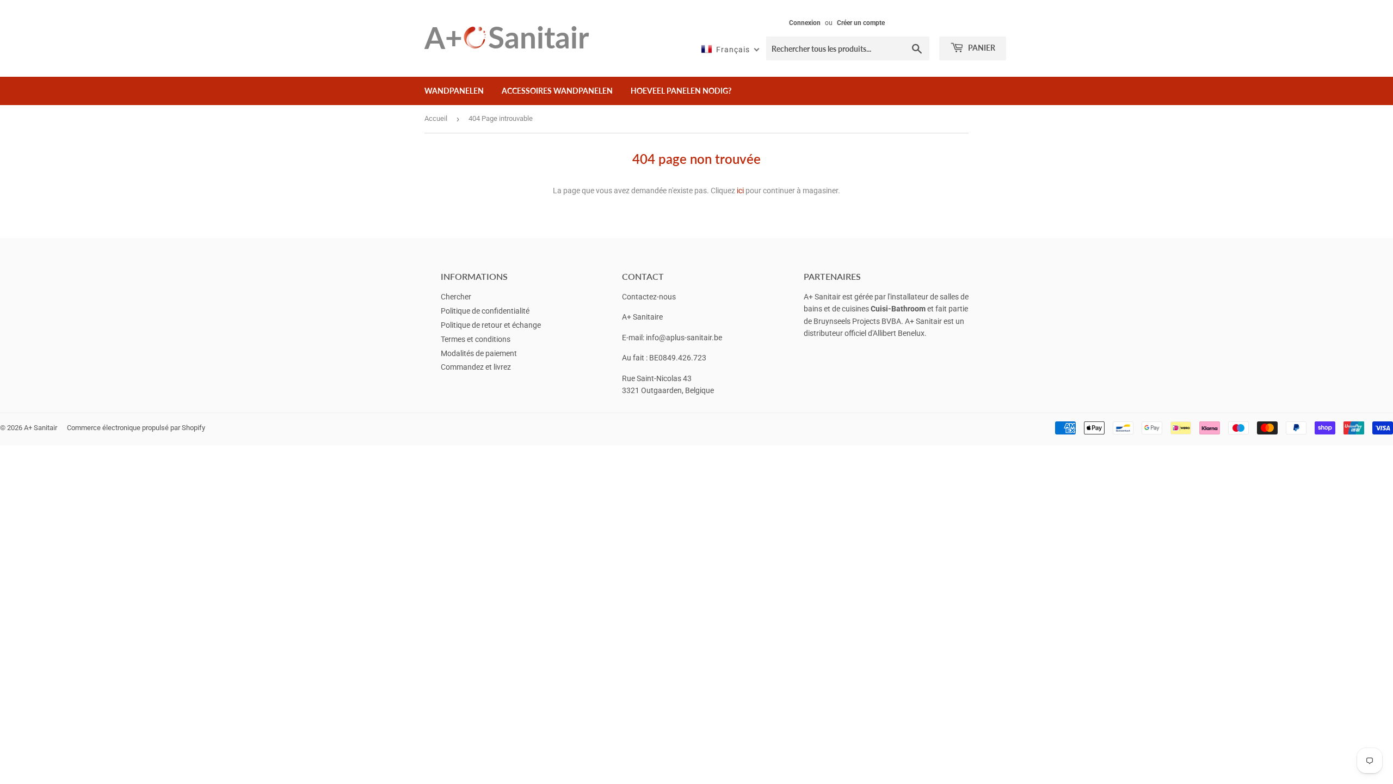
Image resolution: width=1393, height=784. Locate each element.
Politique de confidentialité (485, 311)
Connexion (805, 23)
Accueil (435, 118)
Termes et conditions (475, 339)
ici (740, 190)
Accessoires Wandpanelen (557, 90)
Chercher (456, 296)
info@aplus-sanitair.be (684, 337)
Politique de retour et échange (491, 325)
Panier (980, 47)
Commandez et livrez (476, 367)
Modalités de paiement (479, 353)
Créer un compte (861, 23)
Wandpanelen (454, 90)
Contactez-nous (649, 296)
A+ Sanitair (40, 428)
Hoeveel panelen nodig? (681, 90)
